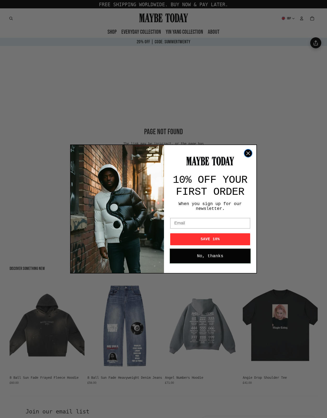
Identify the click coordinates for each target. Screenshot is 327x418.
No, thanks (210, 256)
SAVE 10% (210, 239)
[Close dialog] (248, 153)
